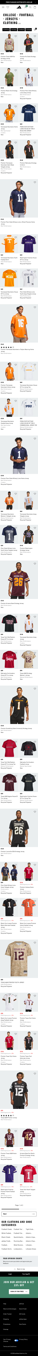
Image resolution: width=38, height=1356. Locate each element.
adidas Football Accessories (7, 1241)
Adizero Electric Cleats (31, 1234)
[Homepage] (19, 8)
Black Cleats (6, 1237)
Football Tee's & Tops (18, 1230)
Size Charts (22, 1324)
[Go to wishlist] (7, 7)
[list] (16, 29)
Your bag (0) (26, 1274)
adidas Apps (23, 1319)
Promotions (6, 1324)
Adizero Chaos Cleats (31, 1241)
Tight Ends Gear (29, 1230)
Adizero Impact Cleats (31, 1237)
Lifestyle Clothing (29, 1245)
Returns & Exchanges (9, 1309)
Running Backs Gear (19, 1241)
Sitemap (5, 1329)
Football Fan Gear (18, 1234)
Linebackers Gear (18, 1249)
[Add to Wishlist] (15, 36)
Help (4, 1304)
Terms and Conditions (9, 1346)
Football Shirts (7, 1249)
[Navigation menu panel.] (3, 7)
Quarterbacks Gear (18, 1237)
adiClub (21, 1304)
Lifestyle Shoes (31, 1249)
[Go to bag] (35, 7)
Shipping (6, 1319)
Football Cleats (7, 1229)
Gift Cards (22, 1314)
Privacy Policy (23, 1339)
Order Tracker (7, 1314)
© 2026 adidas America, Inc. (19, 1353)
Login (10, 1274)
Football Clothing (4, 1245)
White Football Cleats (6, 1234)
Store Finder (23, 1309)
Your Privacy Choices (7, 1340)
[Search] (30, 7)
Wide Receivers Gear (19, 1245)
